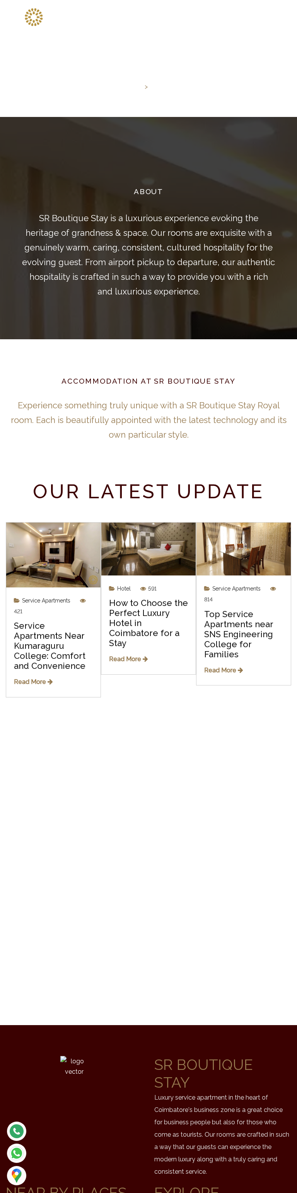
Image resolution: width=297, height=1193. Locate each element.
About (162, 86)
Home (131, 86)
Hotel (123, 589)
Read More (31, 681)
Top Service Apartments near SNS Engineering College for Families (238, 634)
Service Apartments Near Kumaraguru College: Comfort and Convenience (49, 646)
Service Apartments (45, 600)
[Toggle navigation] (274, 16)
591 (152, 589)
